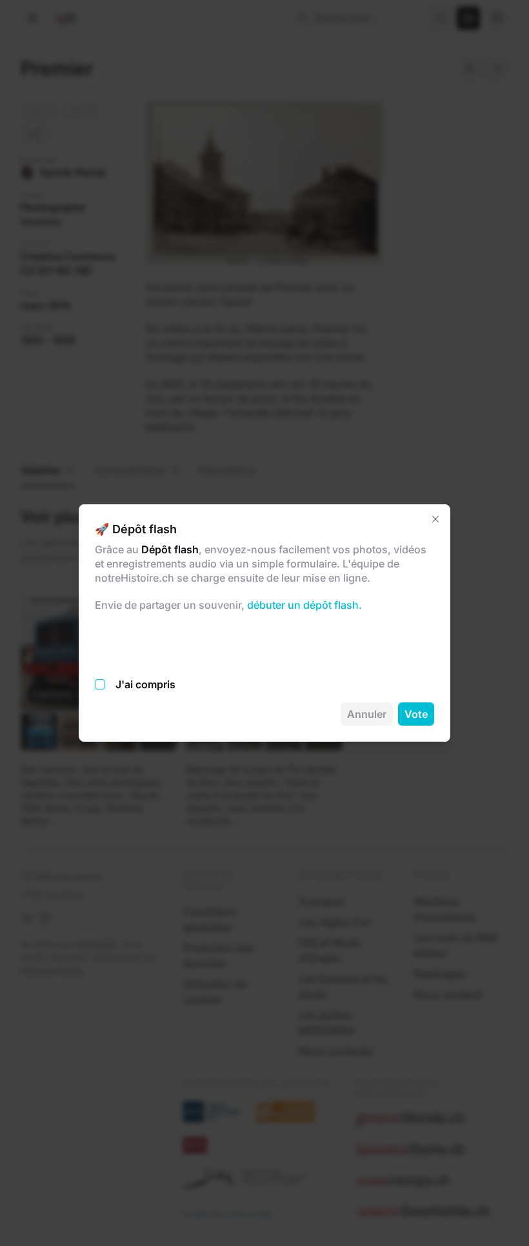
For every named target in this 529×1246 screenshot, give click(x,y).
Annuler (366, 714)
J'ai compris (145, 684)
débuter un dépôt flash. (303, 604)
